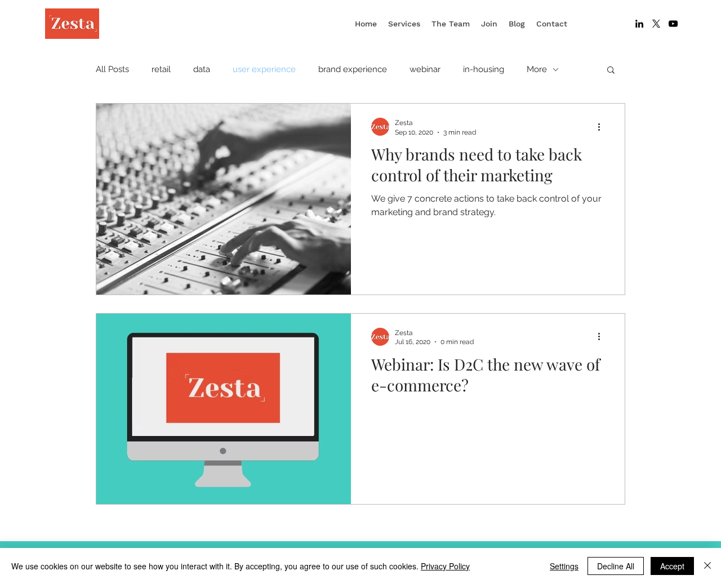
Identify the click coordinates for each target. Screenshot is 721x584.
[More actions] (602, 126)
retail (161, 69)
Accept (672, 566)
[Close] (707, 566)
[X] (656, 23)
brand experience (352, 69)
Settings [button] (564, 566)
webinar (425, 69)
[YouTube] (673, 23)
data (201, 69)
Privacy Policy (445, 566)
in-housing (483, 69)
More (537, 69)
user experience (264, 69)
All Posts (112, 69)
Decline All (615, 566)
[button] (611, 71)
